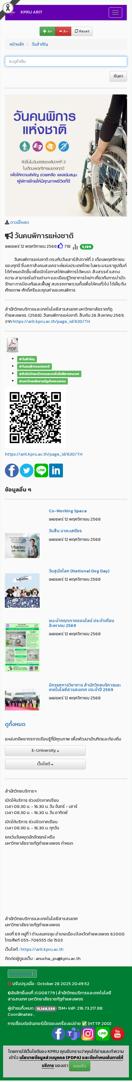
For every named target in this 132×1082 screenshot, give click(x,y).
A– (65, 31)
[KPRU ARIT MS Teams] (73, 1033)
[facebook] (12, 470)
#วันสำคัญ (27, 359)
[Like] (60, 246)
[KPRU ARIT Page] (58, 1033)
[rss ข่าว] (9, 984)
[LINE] (41, 470)
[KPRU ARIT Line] (103, 1033)
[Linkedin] (56, 470)
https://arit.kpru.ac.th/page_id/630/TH (51, 321)
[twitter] (27, 470)
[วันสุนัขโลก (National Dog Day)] (22, 590)
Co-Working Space (68, 511)
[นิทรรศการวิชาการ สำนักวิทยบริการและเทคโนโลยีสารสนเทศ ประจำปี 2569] (22, 698)
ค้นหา (118, 76)
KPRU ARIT (31, 12)
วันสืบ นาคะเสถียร (65, 531)
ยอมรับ (79, 1066)
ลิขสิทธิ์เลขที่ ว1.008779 (33, 993)
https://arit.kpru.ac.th (42, 949)
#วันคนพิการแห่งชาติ (34, 366)
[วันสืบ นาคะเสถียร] (22, 545)
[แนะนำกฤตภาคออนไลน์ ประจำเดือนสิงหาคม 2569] (22, 647)
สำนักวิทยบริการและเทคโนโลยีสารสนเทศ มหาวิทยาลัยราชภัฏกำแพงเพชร (59, 996)
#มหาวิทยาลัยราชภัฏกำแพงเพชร (42, 381)
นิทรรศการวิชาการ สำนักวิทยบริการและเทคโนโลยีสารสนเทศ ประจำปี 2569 (85, 687)
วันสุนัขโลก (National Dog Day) (79, 571)
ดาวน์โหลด (19, 222)
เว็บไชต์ (44, 764)
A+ (49, 31)
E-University (44, 750)
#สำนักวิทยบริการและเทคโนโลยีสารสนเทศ (49, 373)
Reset (83, 31)
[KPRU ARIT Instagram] (88, 1033)
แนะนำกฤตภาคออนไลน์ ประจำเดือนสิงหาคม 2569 (81, 623)
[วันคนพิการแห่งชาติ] (66, 155)
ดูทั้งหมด (15, 724)
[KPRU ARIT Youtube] (117, 1033)
